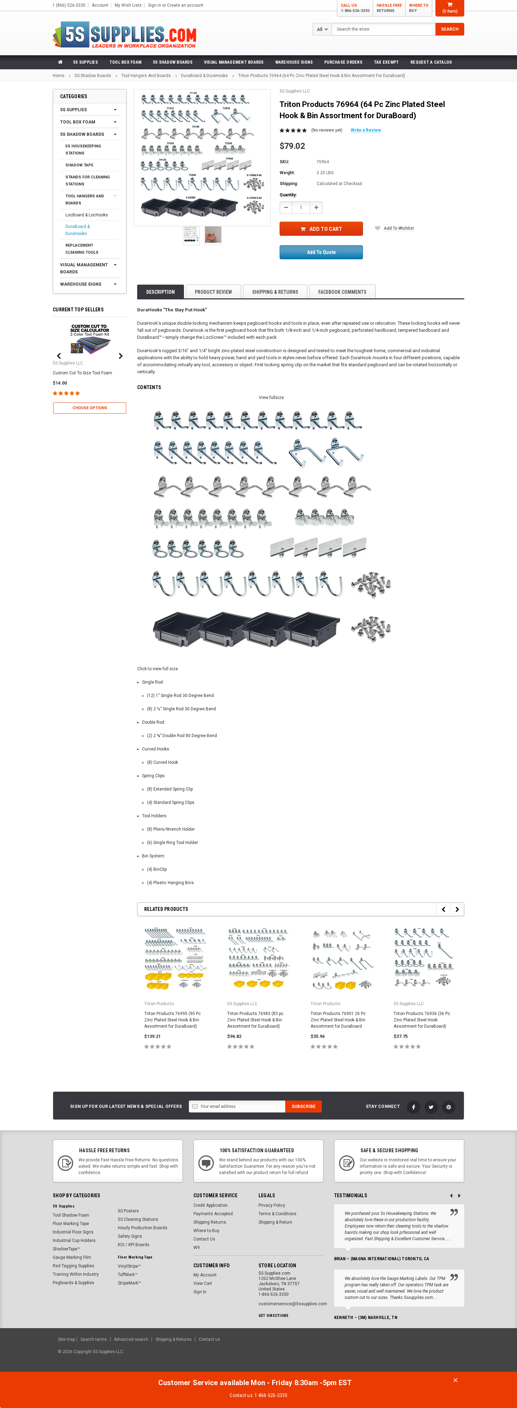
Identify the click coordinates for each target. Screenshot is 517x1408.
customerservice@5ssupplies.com (292, 1303)
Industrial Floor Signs (73, 1232)
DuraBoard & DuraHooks (204, 75)
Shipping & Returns (275, 292)
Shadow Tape (79, 165)
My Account (205, 1275)
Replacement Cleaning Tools (81, 249)
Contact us (209, 1339)
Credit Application (210, 1205)
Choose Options (89, 408)
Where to (418, 8)
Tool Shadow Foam (71, 1215)
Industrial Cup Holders (74, 1240)
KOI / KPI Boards (133, 1244)
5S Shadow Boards (172, 62)
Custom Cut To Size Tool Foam (82, 372)
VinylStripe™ (129, 1266)
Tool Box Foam (125, 62)
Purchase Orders (343, 62)
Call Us (355, 8)
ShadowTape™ (66, 1249)
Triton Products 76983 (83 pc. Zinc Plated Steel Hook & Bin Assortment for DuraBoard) (256, 1020)
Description (160, 292)
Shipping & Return (275, 1222)
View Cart (202, 1283)
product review (213, 292)
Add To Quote (321, 252)
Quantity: (288, 194)
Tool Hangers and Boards (146, 75)
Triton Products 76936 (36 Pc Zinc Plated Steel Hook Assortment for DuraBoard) (422, 1020)
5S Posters (128, 1211)
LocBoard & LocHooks (86, 215)
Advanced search (131, 1339)
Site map (66, 1339)
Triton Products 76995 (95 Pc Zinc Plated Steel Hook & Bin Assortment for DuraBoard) (172, 1020)
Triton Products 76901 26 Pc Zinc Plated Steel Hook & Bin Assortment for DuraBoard (338, 1020)
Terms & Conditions (277, 1213)
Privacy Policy (271, 1205)
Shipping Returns (209, 1222)
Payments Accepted (213, 1213)
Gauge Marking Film (72, 1257)
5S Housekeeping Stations (83, 150)
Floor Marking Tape (71, 1223)
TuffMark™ (128, 1274)
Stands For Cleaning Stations (87, 180)
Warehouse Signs (294, 62)
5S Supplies (85, 62)
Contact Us (204, 1239)
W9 (196, 1247)
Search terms (94, 1339)
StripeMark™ (129, 1283)
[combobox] (397, 29)
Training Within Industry (76, 1274)
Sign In (199, 1291)
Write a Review (366, 130)
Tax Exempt (386, 62)
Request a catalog (431, 62)
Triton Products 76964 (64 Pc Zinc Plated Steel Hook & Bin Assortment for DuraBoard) (321, 75)
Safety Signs (130, 1236)
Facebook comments (342, 292)
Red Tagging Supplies (73, 1265)
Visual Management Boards (234, 62)
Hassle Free (389, 8)
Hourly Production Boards (142, 1227)
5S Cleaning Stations (138, 1219)
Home (58, 75)
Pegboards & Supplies (73, 1282)
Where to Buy (206, 1230)
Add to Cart (325, 229)
